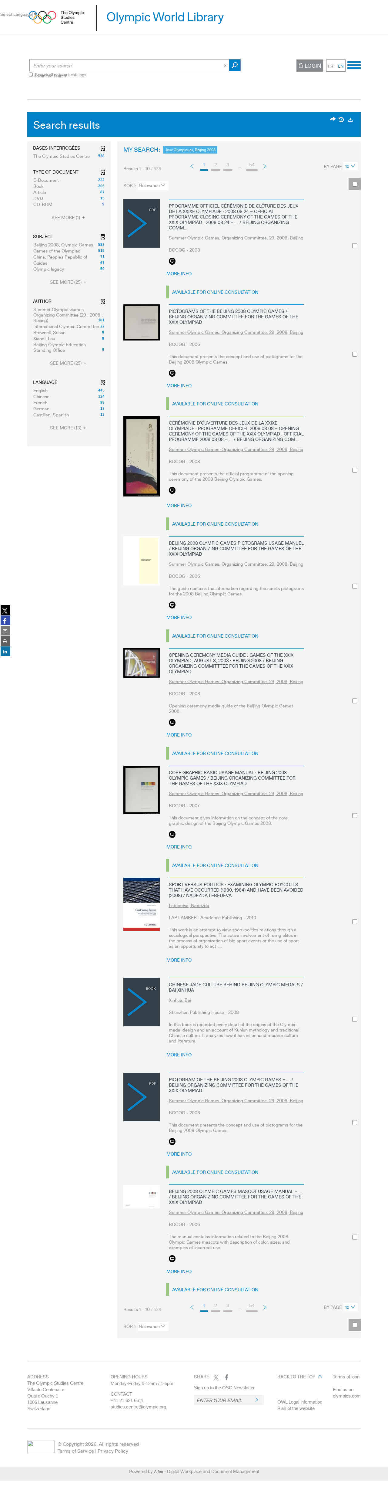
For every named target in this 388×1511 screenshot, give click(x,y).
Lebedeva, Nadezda (189, 905)
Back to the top (296, 1377)
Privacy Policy (113, 1450)
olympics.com (347, 1395)
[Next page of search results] (265, 166)
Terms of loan (346, 1376)
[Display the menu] (354, 64)
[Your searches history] (341, 119)
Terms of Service (76, 1450)
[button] (69, 156)
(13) (66, 428)
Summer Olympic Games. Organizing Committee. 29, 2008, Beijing (236, 237)
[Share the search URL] (333, 119)
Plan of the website (296, 1408)
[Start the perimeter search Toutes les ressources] (235, 65)
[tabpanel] (194, 726)
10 (347, 166)
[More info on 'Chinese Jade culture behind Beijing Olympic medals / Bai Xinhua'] (141, 1002)
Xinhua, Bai (180, 1000)
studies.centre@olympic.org (138, 1406)
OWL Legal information (299, 1401)
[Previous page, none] (192, 166)
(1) (66, 217)
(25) (66, 282)
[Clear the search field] (225, 65)
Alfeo (158, 1471)
